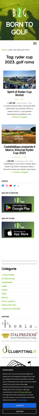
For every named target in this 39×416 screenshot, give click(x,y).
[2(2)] (18, 230)
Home (4, 50)
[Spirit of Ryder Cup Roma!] (19, 79)
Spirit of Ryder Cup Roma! (19, 93)
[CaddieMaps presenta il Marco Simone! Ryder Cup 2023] (19, 134)
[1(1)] (18, 204)
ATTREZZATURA (8, 279)
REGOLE (5, 297)
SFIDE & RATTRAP (9, 305)
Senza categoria (8, 301)
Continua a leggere (19, 117)
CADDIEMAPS (16, 157)
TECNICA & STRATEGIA (11, 309)
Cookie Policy (22, 400)
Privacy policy (24, 392)
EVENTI (22, 99)
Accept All (19, 405)
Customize (19, 411)
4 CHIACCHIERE (8, 275)
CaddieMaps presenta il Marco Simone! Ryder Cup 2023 (19, 150)
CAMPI (16, 99)
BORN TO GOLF (19, 28)
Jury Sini (12, 103)
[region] (19, 391)
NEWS (4, 294)
